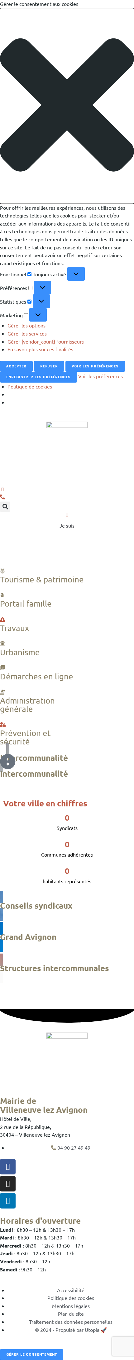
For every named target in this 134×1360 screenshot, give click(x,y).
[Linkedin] (8, 1201)
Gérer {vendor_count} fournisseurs (45, 341)
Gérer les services (27, 333)
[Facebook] (8, 1166)
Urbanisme (20, 652)
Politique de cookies (29, 386)
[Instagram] (8, 1183)
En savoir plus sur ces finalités (40, 349)
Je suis (67, 525)
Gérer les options (26, 325)
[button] (67, 106)
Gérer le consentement (31, 1355)
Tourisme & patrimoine (42, 579)
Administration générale (27, 705)
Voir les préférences (95, 366)
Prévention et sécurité (25, 737)
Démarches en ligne (36, 676)
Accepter (16, 366)
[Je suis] (67, 514)
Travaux (14, 628)
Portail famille (26, 603)
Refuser (49, 366)
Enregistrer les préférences (38, 377)
